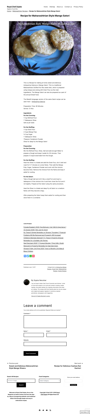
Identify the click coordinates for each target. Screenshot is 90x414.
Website (26, 340)
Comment (27, 313)
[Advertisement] (45, 211)
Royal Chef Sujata (14, 7)
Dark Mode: (84, 412)
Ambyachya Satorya (38, 101)
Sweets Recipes (62, 271)
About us (60, 7)
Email (48, 331)
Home (46, 7)
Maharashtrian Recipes (20, 11)
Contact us (68, 7)
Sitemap (52, 7)
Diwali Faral (55, 269)
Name (26, 331)
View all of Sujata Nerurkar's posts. (40, 296)
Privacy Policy (78, 7)
